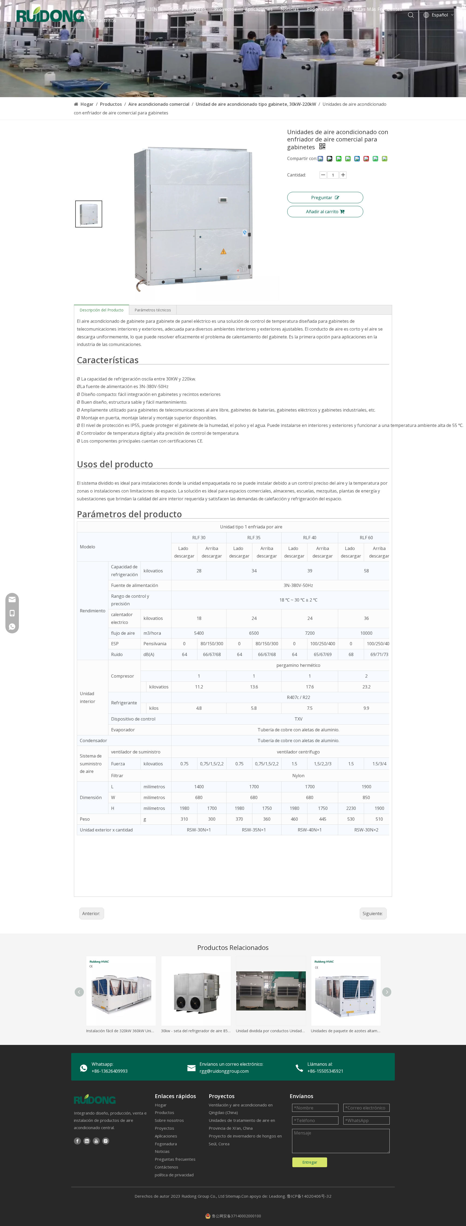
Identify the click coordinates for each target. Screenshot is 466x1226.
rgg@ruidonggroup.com (224, 1071)
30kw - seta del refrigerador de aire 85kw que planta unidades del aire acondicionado (196, 1030)
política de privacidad (174, 1174)
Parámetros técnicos (153, 310)
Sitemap (233, 1196)
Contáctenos (102, 20)
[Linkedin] (86, 1141)
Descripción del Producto (102, 310)
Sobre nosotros (169, 1120)
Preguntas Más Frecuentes (372, 9)
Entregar (309, 1162)
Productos (121, 9)
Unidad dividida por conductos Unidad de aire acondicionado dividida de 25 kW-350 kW (271, 1030)
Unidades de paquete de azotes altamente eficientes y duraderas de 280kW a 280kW (346, 1030)
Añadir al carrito (322, 212)
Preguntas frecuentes (175, 1159)
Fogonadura (320, 9)
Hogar (95, 9)
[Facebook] (77, 1141)
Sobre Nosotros (188, 9)
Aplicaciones (259, 9)
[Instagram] (105, 1141)
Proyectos (225, 9)
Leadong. (277, 1196)
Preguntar (321, 198)
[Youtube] (96, 1141)
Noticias (290, 9)
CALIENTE (152, 9)
